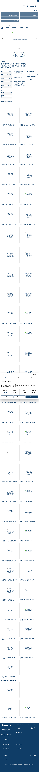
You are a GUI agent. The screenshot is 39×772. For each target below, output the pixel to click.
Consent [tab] (6, 377)
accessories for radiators (6, 749)
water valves (33, 727)
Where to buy (33, 755)
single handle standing (20, 23)
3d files (6, 759)
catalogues (5, 755)
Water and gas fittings (33, 724)
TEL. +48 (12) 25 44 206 (6, 735)
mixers (6, 23)
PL (35, 10)
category (2, 23)
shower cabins (19, 747)
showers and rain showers (19, 729)
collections (19, 727)
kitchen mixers (12, 23)
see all (2, 721)
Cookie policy (5, 739)
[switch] (14, 392)
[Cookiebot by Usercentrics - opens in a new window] (33, 374)
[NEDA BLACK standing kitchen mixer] (19, 39)
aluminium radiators (6, 747)
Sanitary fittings (19, 724)
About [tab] (32, 377)
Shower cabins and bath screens (19, 744)
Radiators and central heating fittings (6, 744)
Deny (7, 396)
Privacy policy (6, 738)
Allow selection (19, 396)
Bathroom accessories (19, 732)
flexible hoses (33, 729)
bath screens (19, 748)
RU (37, 10)
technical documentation (6, 756)
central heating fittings (5, 748)
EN (34, 10)
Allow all (31, 396)
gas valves (32, 728)
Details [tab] (19, 377)
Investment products (19, 733)
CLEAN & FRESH (33, 743)
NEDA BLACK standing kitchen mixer (8, 25)
